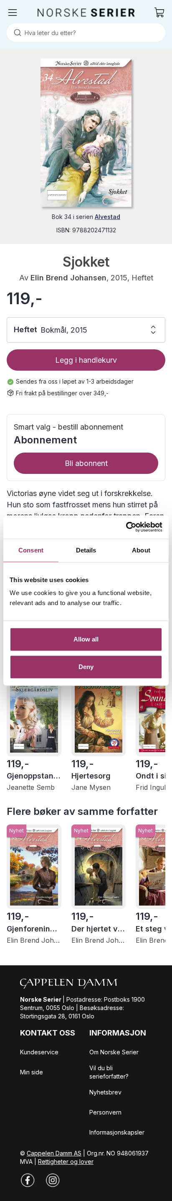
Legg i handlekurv (86, 360)
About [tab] (141, 550)
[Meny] (12, 12)
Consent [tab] (30, 550)
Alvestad (107, 216)
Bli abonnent (86, 463)
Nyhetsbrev (105, 1092)
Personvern (105, 1112)
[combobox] (86, 32)
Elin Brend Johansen (68, 277)
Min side (31, 1072)
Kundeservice (39, 1052)
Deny (86, 666)
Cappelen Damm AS (54, 1153)
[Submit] (16, 32)
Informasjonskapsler (116, 1132)
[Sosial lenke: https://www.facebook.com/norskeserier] (27, 1180)
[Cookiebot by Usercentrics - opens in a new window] (125, 527)
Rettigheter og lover (66, 1161)
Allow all (86, 639)
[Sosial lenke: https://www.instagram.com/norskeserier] (52, 1180)
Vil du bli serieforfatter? (109, 1072)
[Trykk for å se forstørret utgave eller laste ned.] (86, 133)
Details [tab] (86, 550)
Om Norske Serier (114, 1052)
